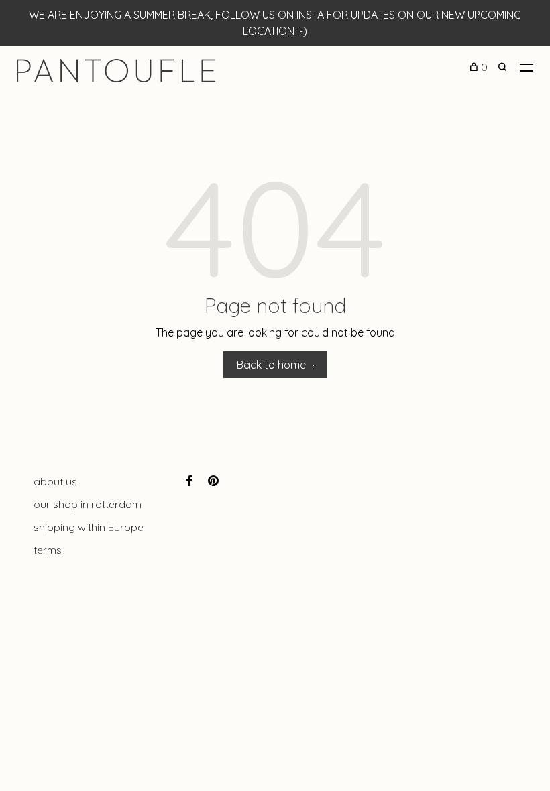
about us (55, 481)
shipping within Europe (89, 527)
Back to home (271, 364)
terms (48, 549)
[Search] (504, 67)
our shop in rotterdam (88, 504)
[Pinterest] (213, 481)
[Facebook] (189, 481)
